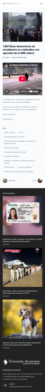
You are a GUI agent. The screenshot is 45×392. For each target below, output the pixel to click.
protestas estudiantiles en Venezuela (15, 152)
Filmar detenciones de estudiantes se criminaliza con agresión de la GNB (20, 142)
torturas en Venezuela (24, 167)
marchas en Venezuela (11, 148)
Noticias (19, 57)
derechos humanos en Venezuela (14, 137)
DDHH (14, 57)
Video (24, 57)
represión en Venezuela (11, 156)
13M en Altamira (9, 132)
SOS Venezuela (9, 167)
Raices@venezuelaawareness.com (21, 386)
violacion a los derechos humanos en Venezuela (18, 171)
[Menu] (41, 4)
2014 (21, 132)
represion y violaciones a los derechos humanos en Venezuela (19, 162)
